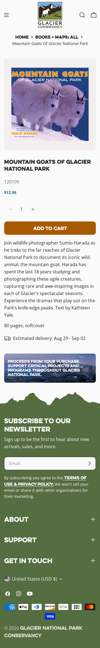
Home (22, 37)
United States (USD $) (34, 579)
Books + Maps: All (56, 37)
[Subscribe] (89, 463)
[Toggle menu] (6, 15)
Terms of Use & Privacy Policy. (45, 481)
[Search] (82, 15)
